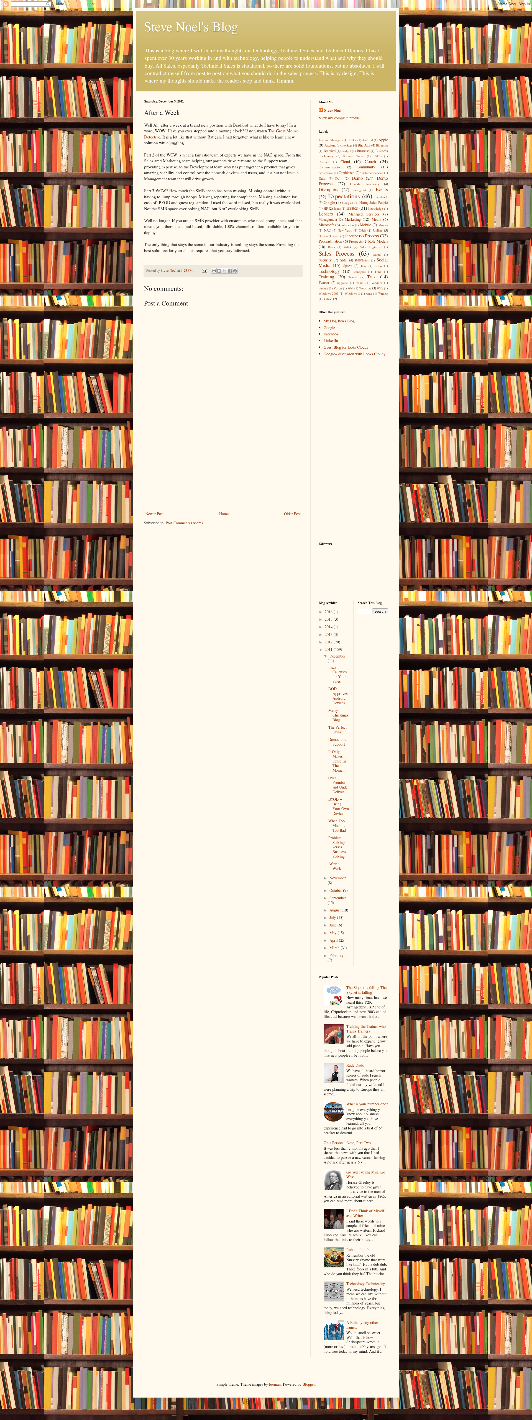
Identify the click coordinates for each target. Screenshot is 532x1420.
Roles (331, 247)
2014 (329, 626)
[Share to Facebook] (229, 271)
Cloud (345, 161)
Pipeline (351, 235)
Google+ (347, 203)
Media (376, 219)
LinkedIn (331, 340)
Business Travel (353, 156)
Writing (383, 293)
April (334, 940)
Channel (324, 162)
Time (378, 271)
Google (329, 202)
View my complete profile (339, 117)
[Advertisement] (223, 468)
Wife (380, 288)
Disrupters (328, 189)
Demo (357, 178)
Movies (383, 225)
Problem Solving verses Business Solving (337, 847)
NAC (327, 230)
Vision (338, 288)
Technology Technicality (365, 1283)
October (336, 890)
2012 (329, 641)
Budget (346, 151)
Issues (352, 208)
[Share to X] (224, 271)
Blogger (309, 1384)
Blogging (382, 145)
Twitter (324, 282)
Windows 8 (352, 293)
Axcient (330, 145)
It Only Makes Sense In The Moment (337, 761)
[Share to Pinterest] (235, 271)
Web (351, 288)
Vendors (376, 283)
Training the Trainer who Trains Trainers (366, 1029)
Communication (330, 167)
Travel (352, 277)
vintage (323, 288)
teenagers (359, 271)
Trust (372, 276)
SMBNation (361, 260)
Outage (323, 236)
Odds (362, 230)
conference (326, 173)
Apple (383, 139)
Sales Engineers (371, 247)
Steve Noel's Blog (191, 26)
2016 (329, 611)
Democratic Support (337, 742)
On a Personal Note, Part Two (347, 1142)
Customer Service (371, 173)
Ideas (337, 208)
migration (347, 225)
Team (378, 266)
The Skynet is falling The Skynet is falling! (366, 990)
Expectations (344, 196)
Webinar (365, 288)
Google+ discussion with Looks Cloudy (354, 353)
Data (322, 178)
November (337, 877)
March (335, 947)
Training (326, 276)
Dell (338, 178)
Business (363, 150)
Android (367, 140)
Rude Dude (355, 1065)
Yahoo (327, 299)
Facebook (381, 197)
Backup (346, 145)
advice (352, 140)
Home (224, 513)
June (333, 925)
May (333, 932)
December (337, 656)
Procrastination (330, 241)
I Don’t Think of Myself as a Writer (365, 1213)
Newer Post (154, 513)
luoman (275, 1384)
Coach (370, 161)
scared (377, 254)
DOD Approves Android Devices (337, 695)
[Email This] (214, 271)
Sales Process (337, 253)
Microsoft (326, 224)
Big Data (364, 145)
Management (328, 219)
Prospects (356, 241)
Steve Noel (333, 110)
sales (347, 247)
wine (369, 293)
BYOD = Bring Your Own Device (338, 806)
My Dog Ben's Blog (339, 320)
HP (326, 208)
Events (382, 189)
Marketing (353, 219)
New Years (345, 230)
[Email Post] (204, 270)
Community (366, 167)
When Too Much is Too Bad (337, 825)
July (333, 917)
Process (372, 235)
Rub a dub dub (357, 1249)
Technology (329, 271)
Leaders (326, 213)
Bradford (330, 150)
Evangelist (359, 190)
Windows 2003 (329, 293)
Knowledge (375, 208)
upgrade (342, 283)
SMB (343, 260)
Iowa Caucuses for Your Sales (337, 674)
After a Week (334, 866)
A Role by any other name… (362, 1325)
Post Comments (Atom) (184, 522)
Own (336, 236)
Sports (347, 265)
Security (325, 260)
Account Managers (331, 140)
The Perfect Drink (337, 730)
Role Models (378, 241)
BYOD (378, 156)
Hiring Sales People (373, 202)
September (337, 897)
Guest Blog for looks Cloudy (346, 347)
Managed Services (364, 214)
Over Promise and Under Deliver (338, 784)
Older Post (292, 513)
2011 (329, 649)
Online (378, 230)
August (335, 910)
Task (363, 266)
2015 (329, 619)
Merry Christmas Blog (338, 715)
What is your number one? (367, 1103)
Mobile (365, 224)
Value (359, 283)
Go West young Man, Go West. (365, 1174)
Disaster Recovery (365, 184)
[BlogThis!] (219, 271)
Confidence (346, 172)
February (336, 955)
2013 (329, 634)
